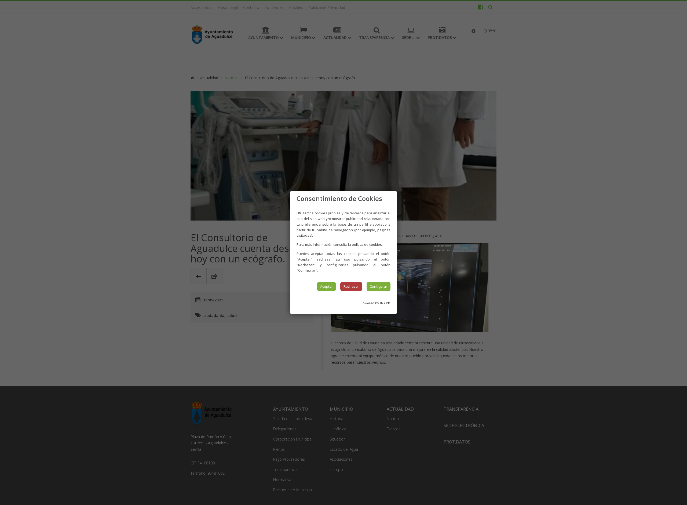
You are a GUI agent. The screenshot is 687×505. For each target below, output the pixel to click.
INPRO (385, 303)
